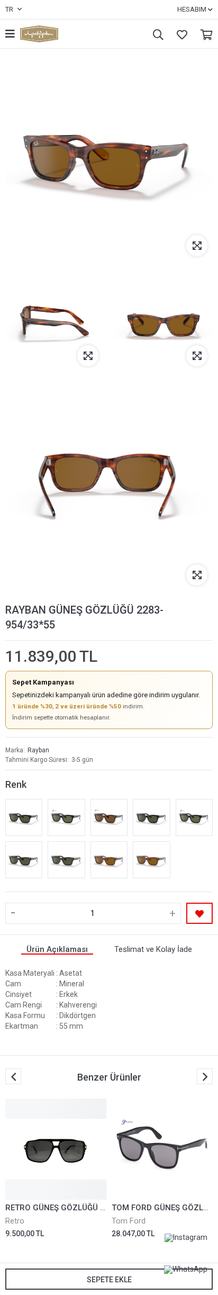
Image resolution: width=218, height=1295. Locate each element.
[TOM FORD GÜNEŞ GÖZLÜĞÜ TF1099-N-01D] (162, 1149)
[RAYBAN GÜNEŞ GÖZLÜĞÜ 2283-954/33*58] (109, 859)
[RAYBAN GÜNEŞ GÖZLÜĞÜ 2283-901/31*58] (151, 817)
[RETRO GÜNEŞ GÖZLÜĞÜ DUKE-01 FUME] (55, 1149)
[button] (205, 1076)
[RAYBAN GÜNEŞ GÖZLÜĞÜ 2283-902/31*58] (66, 859)
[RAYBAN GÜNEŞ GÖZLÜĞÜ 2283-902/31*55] (23, 859)
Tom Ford (129, 1221)
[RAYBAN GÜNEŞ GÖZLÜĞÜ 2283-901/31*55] (23, 817)
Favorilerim (179, 34)
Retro (14, 1221)
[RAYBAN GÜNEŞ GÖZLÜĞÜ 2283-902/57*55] (109, 817)
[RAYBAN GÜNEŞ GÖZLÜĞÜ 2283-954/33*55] (151, 859)
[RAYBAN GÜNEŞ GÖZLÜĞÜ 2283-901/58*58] (194, 817)
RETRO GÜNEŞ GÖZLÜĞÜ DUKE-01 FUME (80, 1207)
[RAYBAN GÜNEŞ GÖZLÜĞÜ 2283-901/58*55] (66, 817)
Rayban (38, 750)
